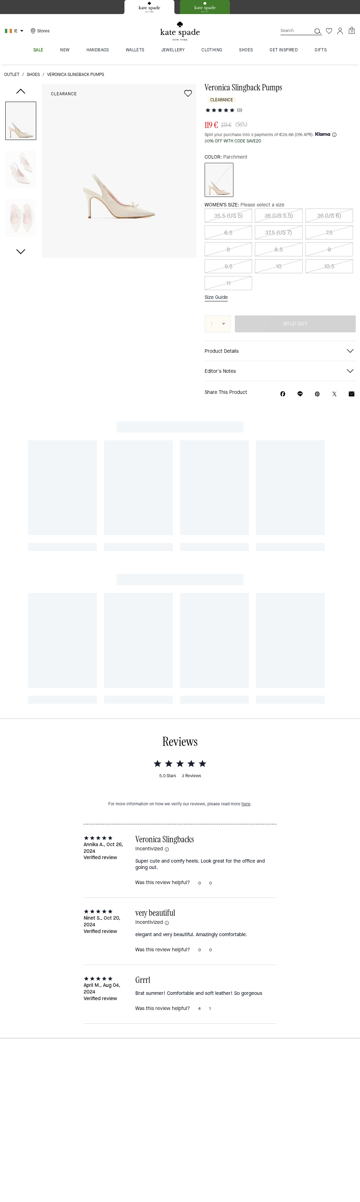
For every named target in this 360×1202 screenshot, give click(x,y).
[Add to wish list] (188, 93)
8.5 (279, 249)
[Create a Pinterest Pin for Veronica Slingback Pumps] (317, 394)
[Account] (340, 31)
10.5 (329, 266)
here (246, 804)
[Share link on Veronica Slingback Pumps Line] (300, 394)
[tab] (149, 7)
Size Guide (216, 297)
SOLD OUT (295, 323)
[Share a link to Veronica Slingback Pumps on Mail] (351, 394)
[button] (20, 122)
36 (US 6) (329, 215)
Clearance (64, 94)
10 (279, 266)
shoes (33, 74)
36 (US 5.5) (278, 215)
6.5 (228, 232)
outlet (11, 74)
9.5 (228, 266)
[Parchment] (219, 180)
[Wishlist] (329, 31)
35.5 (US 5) (228, 215)
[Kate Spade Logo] (180, 31)
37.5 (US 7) (278, 232)
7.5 (329, 232)
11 (228, 283)
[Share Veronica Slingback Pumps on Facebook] (282, 394)
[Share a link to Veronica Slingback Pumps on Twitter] (334, 394)
